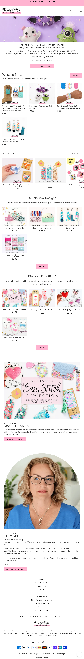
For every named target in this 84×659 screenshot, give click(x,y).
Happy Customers (42, 610)
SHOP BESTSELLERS (42, 66)
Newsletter (42, 607)
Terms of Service (42, 603)
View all (76, 75)
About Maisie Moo (42, 582)
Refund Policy (42, 596)
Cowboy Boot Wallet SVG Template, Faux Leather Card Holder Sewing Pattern (14, 108)
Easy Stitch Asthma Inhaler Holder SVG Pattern (13, 140)
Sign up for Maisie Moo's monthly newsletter (41, 617)
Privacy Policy (42, 593)
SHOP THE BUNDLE (15, 439)
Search (42, 579)
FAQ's (42, 589)
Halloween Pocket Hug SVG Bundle (40, 107)
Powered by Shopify (42, 657)
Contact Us (42, 586)
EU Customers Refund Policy (42, 600)
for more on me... (15, 569)
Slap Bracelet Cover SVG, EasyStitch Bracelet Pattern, (68, 107)
